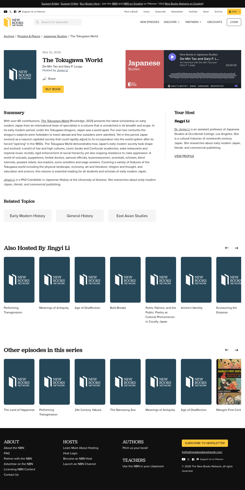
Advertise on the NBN (18, 464)
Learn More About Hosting (80, 448)
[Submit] (37, 22)
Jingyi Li (62, 70)
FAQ (7, 453)
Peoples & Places (28, 36)
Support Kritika (50, 4)
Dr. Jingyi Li (182, 129)
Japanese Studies (55, 36)
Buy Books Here (90, 4)
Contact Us (11, 474)
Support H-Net (69, 4)
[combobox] (58, 22)
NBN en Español (133, 4)
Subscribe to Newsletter (205, 443)
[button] (227, 248)
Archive (9, 36)
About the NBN (14, 448)
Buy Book (53, 89)
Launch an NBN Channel (79, 464)
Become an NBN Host (77, 458)
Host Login (70, 453)
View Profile (184, 156)
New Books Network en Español (184, 4)
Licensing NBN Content (19, 469)
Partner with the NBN (18, 458)
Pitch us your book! (135, 448)
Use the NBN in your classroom (143, 466)
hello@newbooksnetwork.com (202, 452)
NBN (115, 4)
